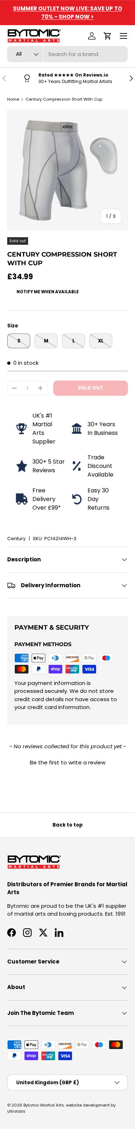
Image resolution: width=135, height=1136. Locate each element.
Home (13, 99)
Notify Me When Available (48, 292)
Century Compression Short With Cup (64, 99)
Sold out (90, 388)
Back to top (68, 825)
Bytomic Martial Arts (43, 1105)
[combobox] (67, 54)
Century (16, 538)
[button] (108, 36)
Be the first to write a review (67, 762)
